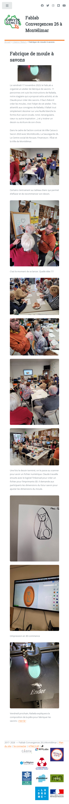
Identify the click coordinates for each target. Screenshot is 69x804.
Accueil (8, 42)
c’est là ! (22, 720)
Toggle (7, 6)
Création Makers (20, 42)
